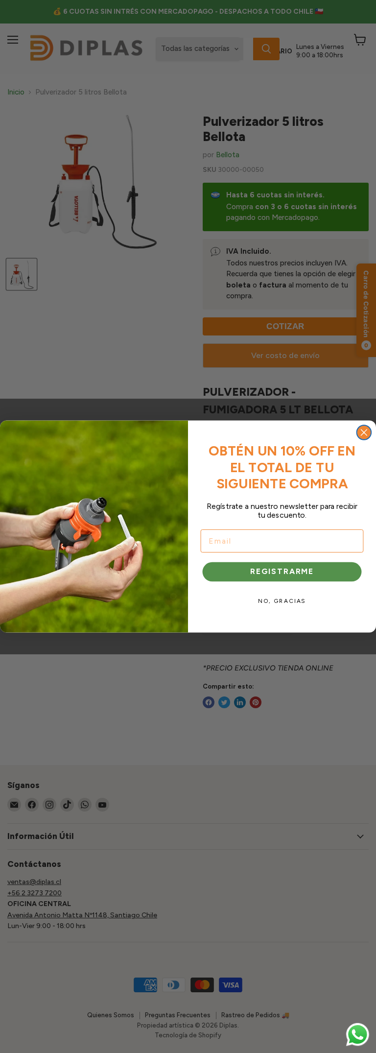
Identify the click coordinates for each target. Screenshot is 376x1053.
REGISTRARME (282, 571)
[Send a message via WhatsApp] (357, 1034)
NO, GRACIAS (282, 601)
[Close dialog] (364, 432)
